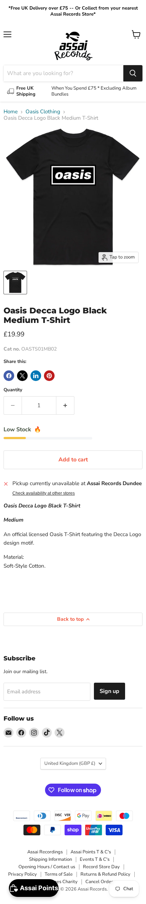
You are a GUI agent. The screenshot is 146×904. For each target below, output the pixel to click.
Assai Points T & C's (91, 852)
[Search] (132, 73)
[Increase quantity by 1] (65, 405)
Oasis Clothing (43, 112)
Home (11, 112)
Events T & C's (95, 859)
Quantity (13, 390)
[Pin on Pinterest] (49, 375)
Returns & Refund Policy (105, 874)
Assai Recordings (45, 852)
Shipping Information (50, 859)
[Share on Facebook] (9, 375)
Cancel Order (99, 882)
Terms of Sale (59, 874)
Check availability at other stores (43, 493)
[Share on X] (22, 375)
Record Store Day (101, 867)
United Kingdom (69, 763)
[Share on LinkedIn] (35, 375)
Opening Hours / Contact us (46, 867)
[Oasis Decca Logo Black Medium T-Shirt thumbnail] (15, 282)
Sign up (109, 691)
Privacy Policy (22, 874)
